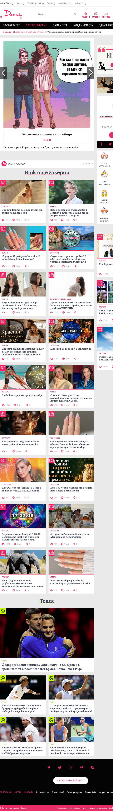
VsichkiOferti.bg (6, 3)
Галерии (96, 17)
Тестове (106, 17)
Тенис (47, 601)
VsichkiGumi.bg (65, 3)
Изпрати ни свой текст (70, 780)
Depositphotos (42, 792)
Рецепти (86, 17)
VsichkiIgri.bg (80, 3)
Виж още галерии (47, 172)
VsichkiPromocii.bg (36, 3)
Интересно (19, 32)
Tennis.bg (51, 3)
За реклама (5, 792)
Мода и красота (83, 25)
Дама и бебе (60, 25)
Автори (17, 792)
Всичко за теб (11, 25)
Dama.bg (20, 3)
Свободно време (36, 25)
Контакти (28, 792)
